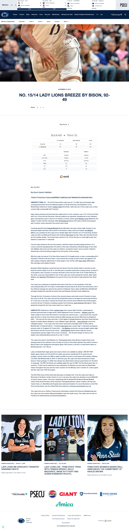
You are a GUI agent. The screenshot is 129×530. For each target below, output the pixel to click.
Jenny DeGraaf (79, 303)
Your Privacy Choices (58, 518)
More (65, 21)
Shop (27, 14)
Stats (39, 21)
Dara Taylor (82, 261)
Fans (41, 14)
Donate (57, 22)
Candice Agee (57, 207)
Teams (15, 14)
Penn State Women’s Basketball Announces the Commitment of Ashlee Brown (105, 469)
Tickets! (33, 197)
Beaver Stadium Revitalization (84, 14)
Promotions (41, 197)
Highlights (48, 192)
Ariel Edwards (63, 221)
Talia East (42, 277)
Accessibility (66, 522)
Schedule (22, 21)
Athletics (34, 14)
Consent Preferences (58, 515)
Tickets (21, 14)
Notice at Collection (73, 518)
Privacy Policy (45, 515)
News (48, 21)
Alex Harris (69, 235)
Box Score (63, 124)
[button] (15, 5)
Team (30, 21)
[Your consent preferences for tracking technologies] (3, 527)
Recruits (47, 14)
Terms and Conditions (74, 515)
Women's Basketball (7, 463)
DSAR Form (87, 515)
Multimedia (55, 14)
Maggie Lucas (83, 218)
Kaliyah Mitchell (53, 228)
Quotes (41, 192)
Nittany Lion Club (67, 14)
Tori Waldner (89, 230)
